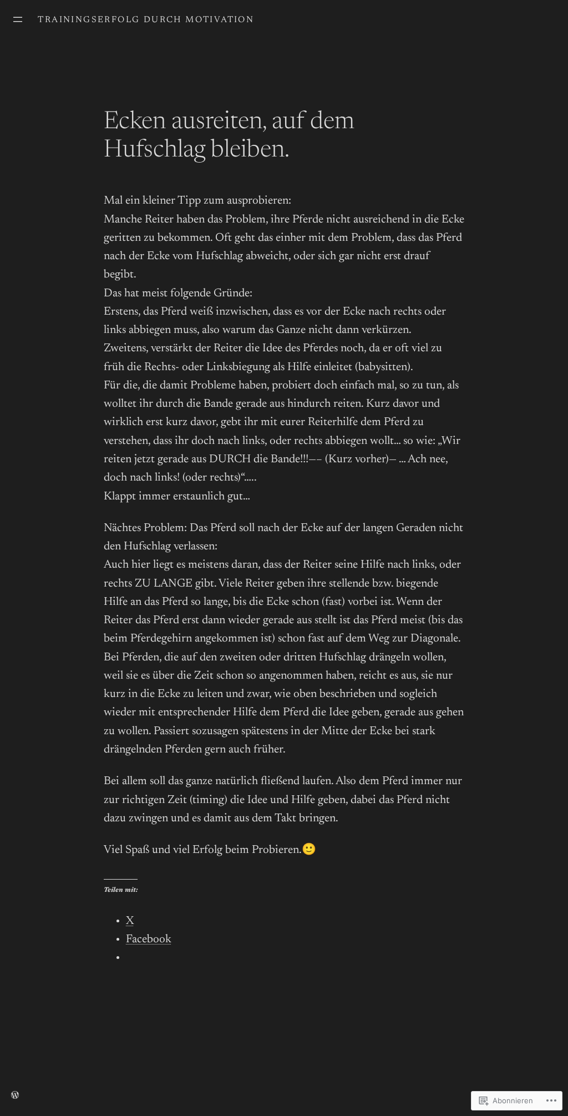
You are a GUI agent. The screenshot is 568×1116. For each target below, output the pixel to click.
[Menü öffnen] (17, 19)
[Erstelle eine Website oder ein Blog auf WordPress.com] (15, 1096)
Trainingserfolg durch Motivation (146, 20)
